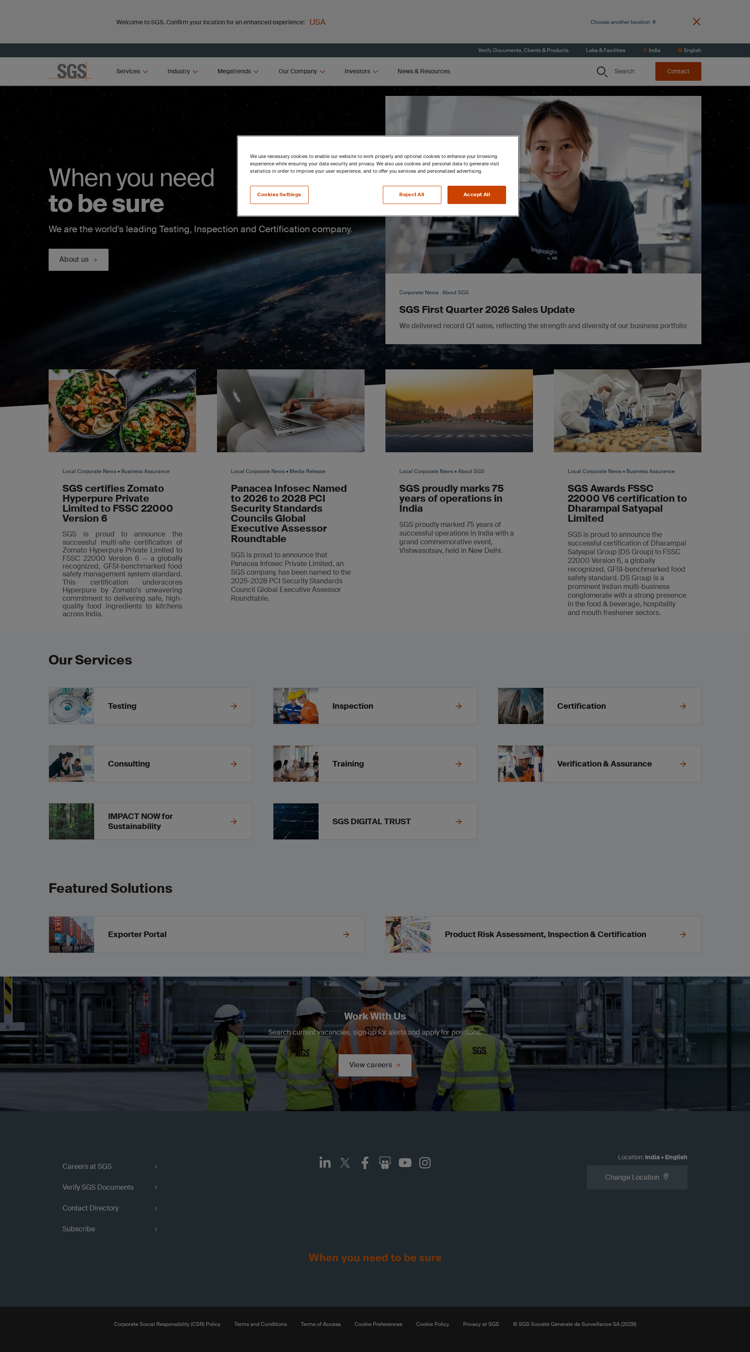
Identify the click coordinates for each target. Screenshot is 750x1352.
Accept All (477, 194)
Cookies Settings (279, 194)
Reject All (411, 194)
